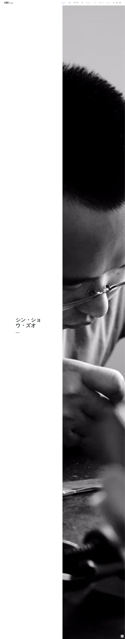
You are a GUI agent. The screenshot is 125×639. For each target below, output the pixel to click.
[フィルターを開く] (114, 2)
